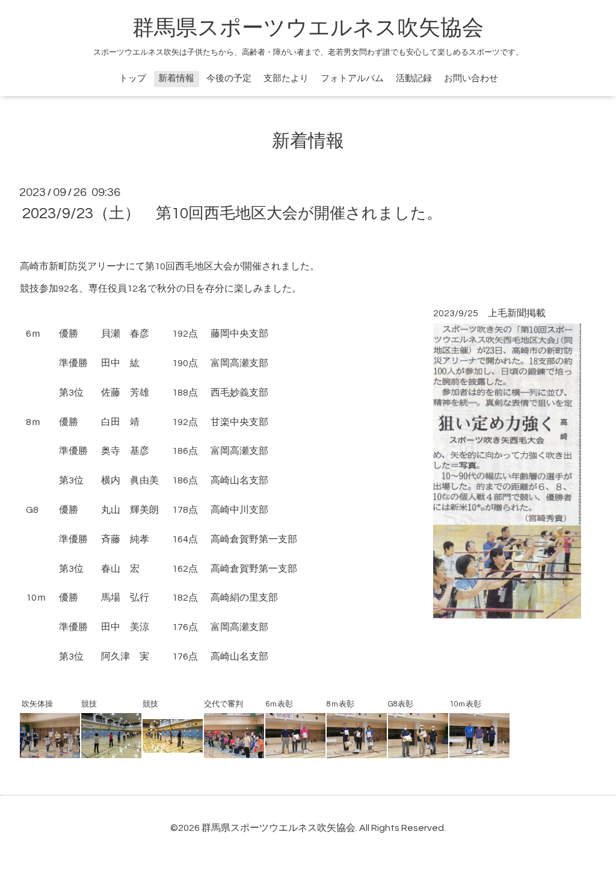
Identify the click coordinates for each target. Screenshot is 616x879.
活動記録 (414, 78)
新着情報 (176, 78)
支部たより (286, 78)
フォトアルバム (352, 78)
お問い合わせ (471, 78)
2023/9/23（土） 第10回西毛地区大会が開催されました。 (232, 213)
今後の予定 (228, 78)
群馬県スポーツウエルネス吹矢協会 (308, 28)
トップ (132, 78)
